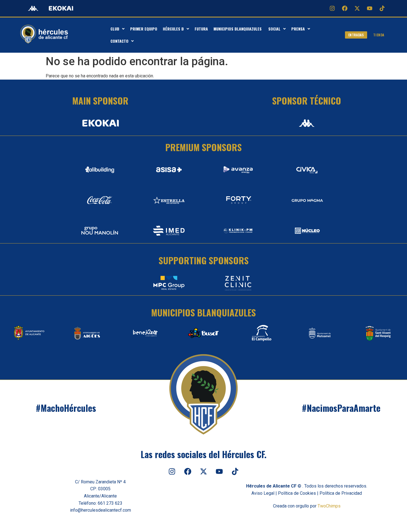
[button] (117, 29)
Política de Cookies (297, 493)
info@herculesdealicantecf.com (100, 510)
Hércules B (173, 29)
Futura (201, 29)
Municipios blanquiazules (238, 29)
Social (274, 29)
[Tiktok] (382, 8)
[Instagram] (332, 8)
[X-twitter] (357, 8)
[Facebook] (344, 8)
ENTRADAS (356, 34)
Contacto (119, 41)
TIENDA (378, 34)
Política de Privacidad (341, 493)
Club (114, 29)
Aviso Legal (262, 493)
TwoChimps (329, 506)
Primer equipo (143, 29)
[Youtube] (369, 8)
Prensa (298, 29)
